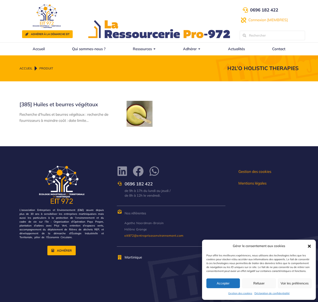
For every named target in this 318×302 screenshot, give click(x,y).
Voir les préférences (295, 283)
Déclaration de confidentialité (272, 293)
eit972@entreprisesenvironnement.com (153, 236)
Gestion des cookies (240, 293)
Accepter (223, 283)
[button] (309, 246)
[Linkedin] (122, 171)
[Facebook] (138, 171)
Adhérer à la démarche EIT (50, 34)
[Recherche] (244, 35)
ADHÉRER (64, 250)
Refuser (259, 283)
